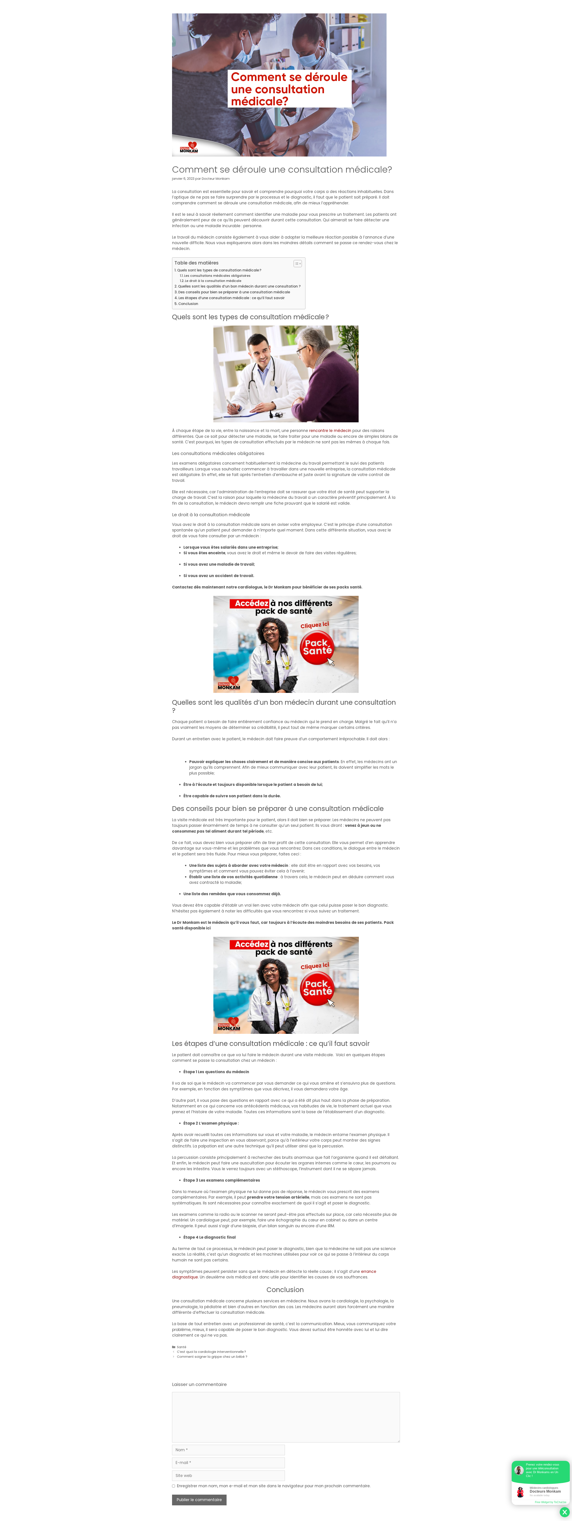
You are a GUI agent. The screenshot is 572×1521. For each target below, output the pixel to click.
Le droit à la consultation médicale (213, 281)
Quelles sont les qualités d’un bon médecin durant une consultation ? (239, 286)
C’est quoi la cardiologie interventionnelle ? (211, 1352)
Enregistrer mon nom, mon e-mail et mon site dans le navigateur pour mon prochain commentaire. (273, 1486)
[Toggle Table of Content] (295, 263)
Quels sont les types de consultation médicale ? (219, 270)
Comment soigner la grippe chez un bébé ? (212, 1356)
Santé (181, 1347)
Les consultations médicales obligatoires (217, 276)
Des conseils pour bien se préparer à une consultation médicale (234, 292)
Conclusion (188, 303)
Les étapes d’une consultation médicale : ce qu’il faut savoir (232, 298)
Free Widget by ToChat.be (550, 1502)
